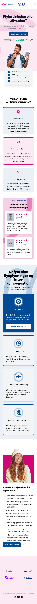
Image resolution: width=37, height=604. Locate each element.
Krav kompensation (18, 326)
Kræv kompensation (18, 34)
